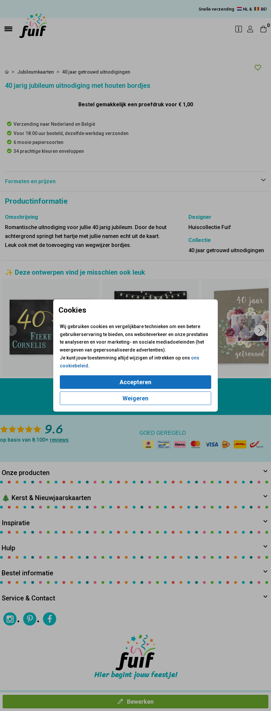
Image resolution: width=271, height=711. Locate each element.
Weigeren (135, 398)
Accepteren (135, 382)
